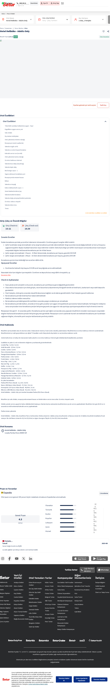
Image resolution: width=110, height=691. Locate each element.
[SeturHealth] (95, 640)
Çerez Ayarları (4, 622)
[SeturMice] (44, 640)
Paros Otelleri (11, 14)
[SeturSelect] (82, 640)
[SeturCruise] (59, 640)
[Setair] (72, 640)
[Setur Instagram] (3, 561)
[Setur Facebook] (10, 561)
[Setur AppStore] (81, 560)
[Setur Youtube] (17, 561)
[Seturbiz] (30, 640)
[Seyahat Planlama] (62, 3)
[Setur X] (24, 561)
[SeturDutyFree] (15, 640)
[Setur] (9, 4)
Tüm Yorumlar (104, 37)
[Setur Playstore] (100, 560)
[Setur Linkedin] (31, 561)
